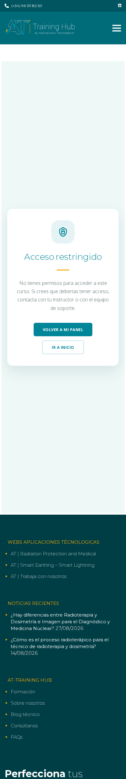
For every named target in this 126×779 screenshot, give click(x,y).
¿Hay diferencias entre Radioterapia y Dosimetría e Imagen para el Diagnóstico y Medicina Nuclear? (60, 621)
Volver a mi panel (63, 329)
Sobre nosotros (28, 703)
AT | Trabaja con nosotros (38, 576)
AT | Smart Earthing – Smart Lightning (52, 565)
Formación (23, 692)
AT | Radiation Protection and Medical (53, 554)
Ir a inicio (63, 347)
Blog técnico (25, 714)
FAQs (16, 737)
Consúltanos (24, 726)
